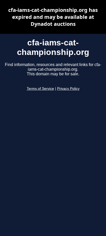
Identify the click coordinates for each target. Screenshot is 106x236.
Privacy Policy (68, 89)
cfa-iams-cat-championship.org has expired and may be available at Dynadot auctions (53, 16)
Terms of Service (40, 89)
